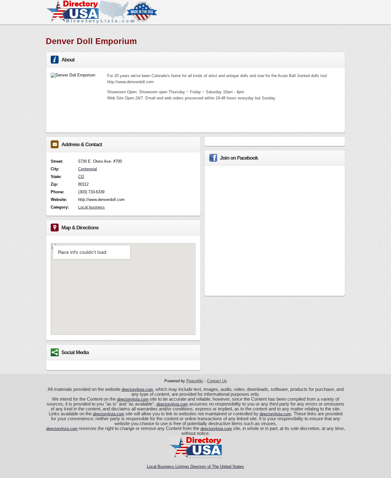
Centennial (87, 169)
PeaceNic (194, 381)
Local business (91, 207)
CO (81, 176)
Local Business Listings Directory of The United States (195, 466)
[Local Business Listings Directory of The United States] (101, 22)
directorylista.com (137, 389)
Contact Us (217, 381)
